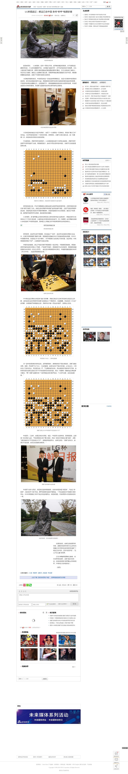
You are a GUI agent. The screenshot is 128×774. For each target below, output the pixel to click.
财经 (34, 2)
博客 (50, 2)
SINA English (75, 764)
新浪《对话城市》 (38, 757)
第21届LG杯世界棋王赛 (53, 7)
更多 (95, 2)
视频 (42, 2)
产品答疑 (89, 764)
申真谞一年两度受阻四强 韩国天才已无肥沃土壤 (62, 618)
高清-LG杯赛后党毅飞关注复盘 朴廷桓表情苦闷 (62, 625)
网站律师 (68, 764)
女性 (83, 2)
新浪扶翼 (85, 406)
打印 (71, 585)
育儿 (67, 2)
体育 (26, 2)
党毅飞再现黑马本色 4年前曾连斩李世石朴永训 (62, 620)
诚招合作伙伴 (52, 757)
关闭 (122, 31)
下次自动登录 (52, 604)
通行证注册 (83, 764)
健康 (71, 2)
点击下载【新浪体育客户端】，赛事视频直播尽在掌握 (48, 577)
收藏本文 (63, 15)
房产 (91, 2)
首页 (17, 2)
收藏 (79, 2)
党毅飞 (40, 573)
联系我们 (56, 764)
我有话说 (57, 15)
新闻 (22, 2)
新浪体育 (46, 15)
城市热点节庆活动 (23, 757)
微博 (46, 2)
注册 (104, 2)
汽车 (87, 2)
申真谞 (50, 573)
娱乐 (30, 2)
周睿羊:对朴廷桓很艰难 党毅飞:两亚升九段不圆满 (63, 615)
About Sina (45, 764)
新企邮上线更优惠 (68, 757)
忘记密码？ (64, 604)
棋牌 (44, 7)
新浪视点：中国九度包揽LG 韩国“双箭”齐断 (61, 623)
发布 (74, 604)
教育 (59, 2)
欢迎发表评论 (74, 591)
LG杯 (30, 573)
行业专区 (109, 406)
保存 (65, 585)
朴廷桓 (45, 573)
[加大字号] (77, 15)
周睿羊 (35, 573)
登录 (30, 627)
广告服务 (50, 764)
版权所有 (66, 770)
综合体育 (39, 7)
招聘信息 (62, 764)
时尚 (63, 2)
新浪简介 (38, 764)
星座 (75, 2)
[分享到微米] (24, 585)
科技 (38, 2)
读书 (54, 2)
